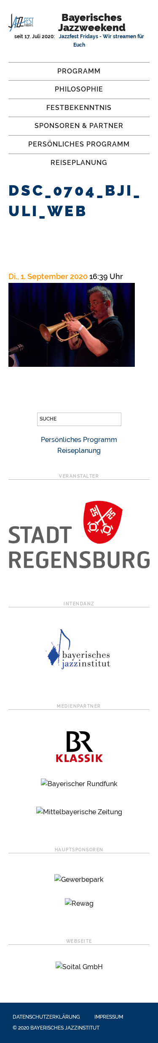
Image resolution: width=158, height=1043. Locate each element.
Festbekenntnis (79, 108)
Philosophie (79, 89)
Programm (79, 71)
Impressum (108, 1017)
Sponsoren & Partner (79, 126)
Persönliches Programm (79, 144)
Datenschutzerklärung (46, 1017)
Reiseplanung (79, 163)
